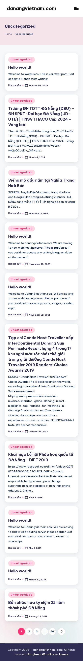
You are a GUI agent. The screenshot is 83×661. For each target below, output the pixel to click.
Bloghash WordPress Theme (48, 654)
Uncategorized (21, 59)
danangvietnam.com (31, 8)
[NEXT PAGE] (61, 631)
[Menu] (76, 8)
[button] (61, 631)
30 (52, 631)
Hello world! (19, 67)
